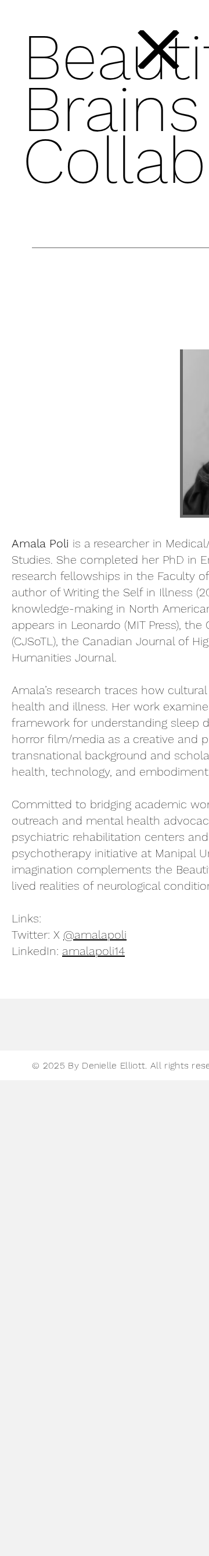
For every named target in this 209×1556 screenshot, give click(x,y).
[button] (158, 49)
